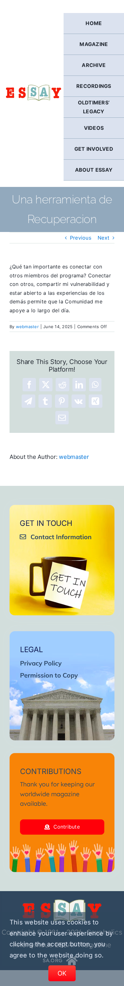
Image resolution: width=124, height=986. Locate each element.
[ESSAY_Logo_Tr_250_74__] (62, 901)
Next (103, 238)
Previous (80, 238)
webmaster (27, 326)
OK (62, 973)
